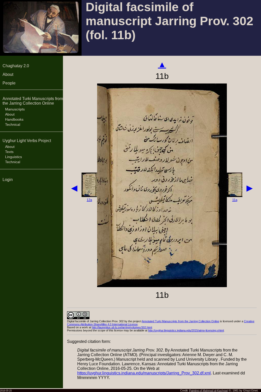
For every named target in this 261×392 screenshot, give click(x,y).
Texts (9, 152)
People (9, 83)
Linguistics (13, 157)
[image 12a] (89, 195)
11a (234, 200)
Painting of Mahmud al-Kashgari (208, 390)
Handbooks (14, 119)
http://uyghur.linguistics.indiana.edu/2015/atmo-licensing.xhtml (186, 330)
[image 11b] (162, 286)
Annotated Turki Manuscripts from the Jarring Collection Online (33, 100)
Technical (12, 124)
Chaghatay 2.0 (16, 66)
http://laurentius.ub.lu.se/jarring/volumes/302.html (122, 327)
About (8, 74)
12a (89, 200)
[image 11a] (234, 195)
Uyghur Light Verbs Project (27, 140)
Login (8, 179)
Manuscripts (15, 109)
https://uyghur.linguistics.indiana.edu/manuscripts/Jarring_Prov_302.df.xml (144, 373)
